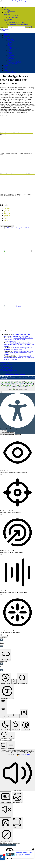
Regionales (7, 37)
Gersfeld (10, 47)
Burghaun (10, 39)
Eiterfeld (10, 42)
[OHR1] (3, 31)
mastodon (22, 374)
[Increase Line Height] (1, 663)
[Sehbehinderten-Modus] (1, 474)
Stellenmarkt (11, 11)
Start (5, 7)
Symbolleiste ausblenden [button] (7, 432)
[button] (0, 392)
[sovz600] (18, 251)
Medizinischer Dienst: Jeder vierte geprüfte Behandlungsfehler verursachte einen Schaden (18, 352)
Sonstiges (6, 70)
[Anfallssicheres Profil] (1, 514)
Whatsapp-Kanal (10, 374)
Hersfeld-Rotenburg (13, 49)
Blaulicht (6, 67)
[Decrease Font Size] (1, 646)
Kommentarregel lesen (7, 226)
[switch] (1, 474)
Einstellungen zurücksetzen (8, 845)
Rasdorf (9, 60)
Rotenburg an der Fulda (14, 62)
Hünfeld (9, 50)
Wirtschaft (7, 35)
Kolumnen (7, 14)
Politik (6, 34)
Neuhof (9, 57)
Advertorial (7, 21)
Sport (5, 68)
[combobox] (17, 386)
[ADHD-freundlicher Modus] (1, 554)
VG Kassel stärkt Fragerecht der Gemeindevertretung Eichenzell (18, 348)
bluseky (17, 374)
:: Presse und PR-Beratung (6, 364)
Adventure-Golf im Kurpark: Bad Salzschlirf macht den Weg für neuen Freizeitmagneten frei (18, 339)
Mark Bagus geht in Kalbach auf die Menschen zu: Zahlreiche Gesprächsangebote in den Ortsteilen (19, 344)
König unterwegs (12, 17)
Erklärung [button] (3, 430)
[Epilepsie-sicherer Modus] (1, 634)
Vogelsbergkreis (12, 63)
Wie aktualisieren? (25, 754)
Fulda (9, 45)
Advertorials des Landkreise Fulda (17, 24)
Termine (6, 12)
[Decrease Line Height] (1, 670)
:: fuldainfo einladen (6, 369)
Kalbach (9, 52)
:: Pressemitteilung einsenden (8, 370)
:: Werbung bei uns (5, 362)
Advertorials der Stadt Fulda (15, 22)
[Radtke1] (18, 306)
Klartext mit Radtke (13, 16)
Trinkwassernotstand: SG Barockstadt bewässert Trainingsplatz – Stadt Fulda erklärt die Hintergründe (19, 357)
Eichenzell (10, 40)
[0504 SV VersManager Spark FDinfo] (18, 228)
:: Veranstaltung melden (6, 367)
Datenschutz (31, 377)
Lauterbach (10, 55)
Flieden (9, 44)
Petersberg (10, 58)
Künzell (9, 54)
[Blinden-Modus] (1, 594)
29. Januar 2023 (4, 88)
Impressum (4, 378)
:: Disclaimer (3, 366)
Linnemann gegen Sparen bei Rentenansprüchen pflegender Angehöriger (17, 335)
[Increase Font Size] (1, 639)
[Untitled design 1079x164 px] (17, 1)
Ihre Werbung (8, 19)
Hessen (6, 65)
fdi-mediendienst (22, 377)
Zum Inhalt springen (6, 843)
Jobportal (6, 9)
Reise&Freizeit (11, 72)
